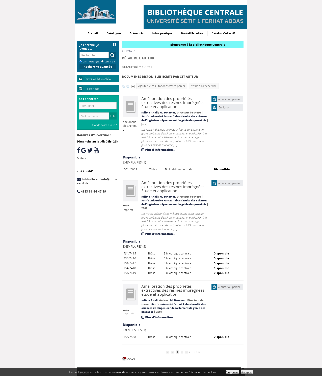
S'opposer (232, 372)
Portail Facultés (192, 33)
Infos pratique (162, 33)
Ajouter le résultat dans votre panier (161, 86)
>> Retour (128, 51)
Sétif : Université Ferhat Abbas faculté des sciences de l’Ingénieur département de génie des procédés (173, 307)
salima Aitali (149, 112)
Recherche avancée (98, 66)
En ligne (224, 107)
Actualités (136, 33)
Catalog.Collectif (223, 33)
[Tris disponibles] (133, 86)
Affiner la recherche (204, 86)
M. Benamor (167, 112)
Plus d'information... (160, 150)
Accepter (247, 372)
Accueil (93, 33)
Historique (92, 89)
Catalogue (113, 33)
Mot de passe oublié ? (104, 125)
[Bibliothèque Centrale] (96, 12)
